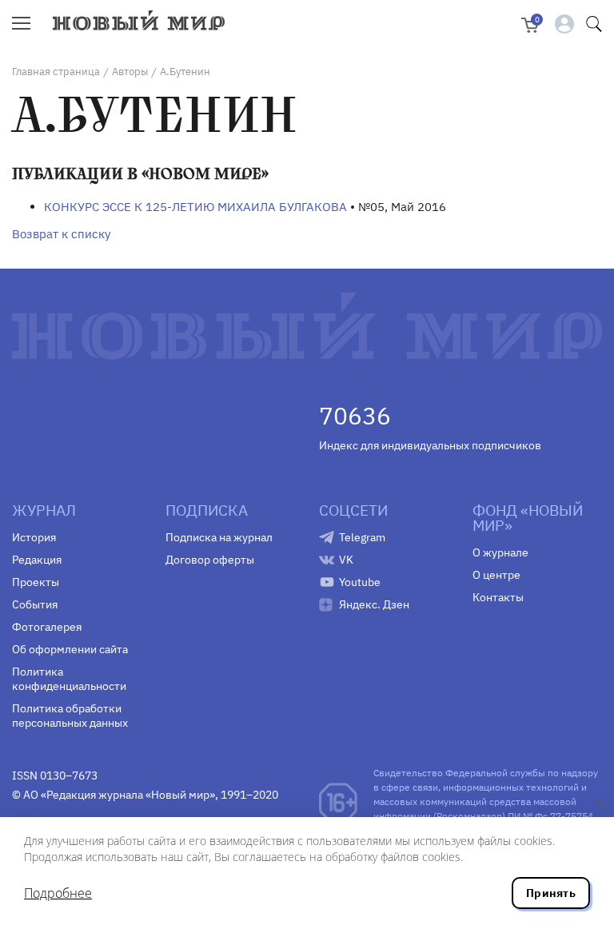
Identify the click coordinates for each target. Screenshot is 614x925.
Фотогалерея (47, 627)
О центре (496, 575)
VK (346, 559)
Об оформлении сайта (70, 649)
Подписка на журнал (219, 537)
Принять (551, 893)
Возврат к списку (61, 233)
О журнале (500, 552)
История (34, 537)
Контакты (498, 597)
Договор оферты (209, 559)
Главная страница (56, 71)
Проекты (35, 582)
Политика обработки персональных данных (70, 715)
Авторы (130, 71)
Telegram (362, 537)
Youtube (360, 582)
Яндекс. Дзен (374, 604)
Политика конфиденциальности (69, 678)
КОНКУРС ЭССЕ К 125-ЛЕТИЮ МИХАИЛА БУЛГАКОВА (195, 206)
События (35, 604)
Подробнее (58, 893)
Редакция (37, 559)
